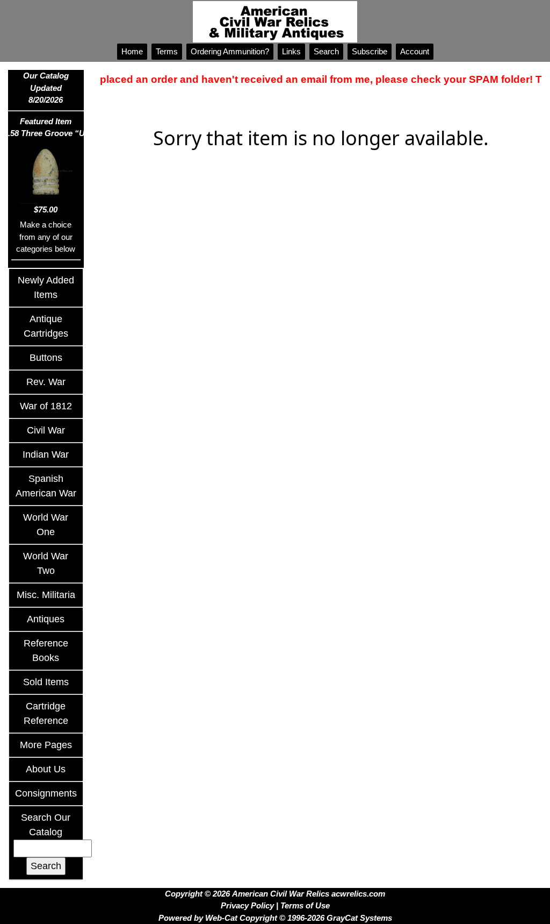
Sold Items (46, 682)
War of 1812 (46, 406)
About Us (46, 769)
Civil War (46, 430)
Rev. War (46, 381)
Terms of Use (305, 905)
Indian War (46, 454)
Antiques (45, 619)
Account (414, 51)
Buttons (46, 357)
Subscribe (369, 51)
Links (291, 51)
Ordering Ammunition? (230, 51)
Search (326, 51)
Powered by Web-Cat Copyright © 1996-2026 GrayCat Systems (275, 917)
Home (132, 51)
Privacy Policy (247, 905)
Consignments (46, 793)
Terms (167, 51)
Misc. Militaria (46, 594)
